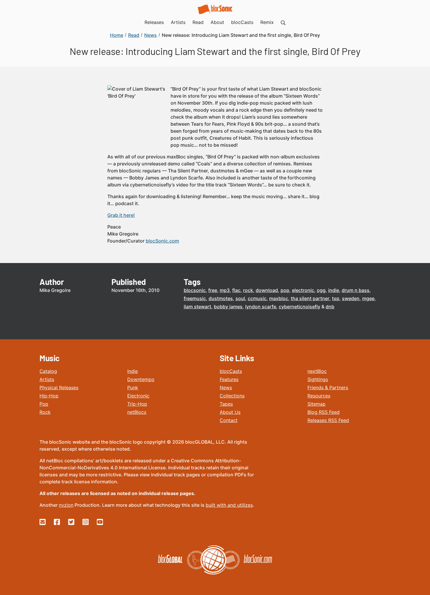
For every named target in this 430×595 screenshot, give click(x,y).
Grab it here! (121, 215)
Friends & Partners (327, 387)
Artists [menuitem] (178, 22)
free (212, 290)
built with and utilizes (229, 505)
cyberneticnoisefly (299, 306)
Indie (132, 371)
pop (285, 290)
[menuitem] (283, 22)
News (226, 387)
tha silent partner (310, 298)
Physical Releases (58, 387)
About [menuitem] (217, 22)
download (267, 290)
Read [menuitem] (198, 22)
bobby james (228, 306)
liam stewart (197, 306)
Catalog (48, 371)
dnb (330, 306)
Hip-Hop (49, 396)
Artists (46, 379)
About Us (230, 412)
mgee (368, 298)
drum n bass (355, 290)
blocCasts (231, 371)
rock (248, 290)
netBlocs (136, 412)
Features (229, 379)
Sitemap (316, 404)
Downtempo (140, 379)
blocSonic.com (162, 241)
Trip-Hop (137, 404)
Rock (45, 412)
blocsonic (195, 290)
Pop (43, 404)
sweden (351, 298)
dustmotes (221, 298)
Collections (232, 396)
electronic (303, 290)
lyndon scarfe (260, 306)
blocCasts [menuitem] (242, 22)
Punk (132, 387)
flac (236, 290)
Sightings (317, 379)
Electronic (138, 396)
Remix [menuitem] (267, 22)
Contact (229, 420)
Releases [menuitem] (154, 22)
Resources (318, 396)
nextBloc (317, 371)
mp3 (225, 290)
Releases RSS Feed (328, 420)
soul (240, 298)
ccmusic (257, 298)
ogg (321, 290)
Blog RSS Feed (323, 412)
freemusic (195, 298)
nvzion (66, 505)
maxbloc (278, 298)
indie (333, 290)
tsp (335, 298)
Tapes (226, 404)
